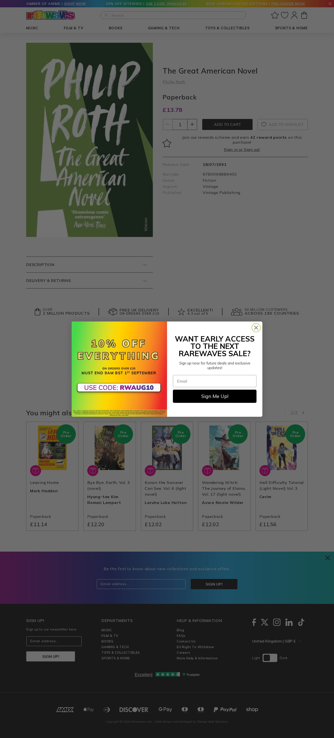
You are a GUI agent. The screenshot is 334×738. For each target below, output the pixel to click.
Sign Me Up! (214, 396)
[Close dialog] (256, 327)
